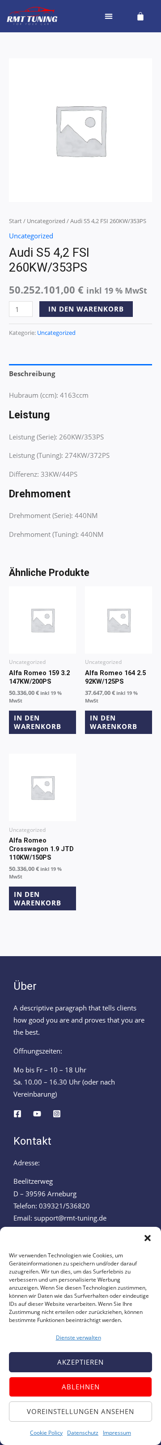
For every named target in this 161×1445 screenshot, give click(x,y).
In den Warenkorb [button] (37, 722)
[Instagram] (57, 1114)
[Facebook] (17, 1114)
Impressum (117, 1432)
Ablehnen (81, 1386)
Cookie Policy (46, 1432)
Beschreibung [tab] (32, 373)
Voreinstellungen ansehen (80, 1411)
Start (15, 221)
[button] (147, 1238)
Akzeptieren (80, 1361)
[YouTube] (37, 1114)
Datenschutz (82, 1432)
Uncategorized (46, 221)
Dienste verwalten (78, 1337)
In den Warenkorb (86, 308)
